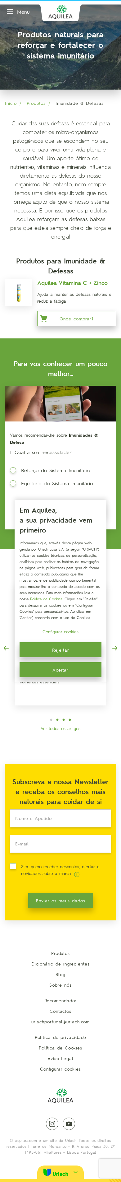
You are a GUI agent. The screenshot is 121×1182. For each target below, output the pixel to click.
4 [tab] (70, 720)
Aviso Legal (60, 1058)
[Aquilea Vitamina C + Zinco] (18, 292)
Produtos (36, 103)
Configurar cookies (60, 1069)
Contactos (60, 1011)
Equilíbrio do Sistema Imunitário (57, 483)
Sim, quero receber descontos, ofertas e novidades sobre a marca (60, 869)
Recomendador (60, 1000)
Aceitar (60, 669)
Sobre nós (60, 985)
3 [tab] (63, 720)
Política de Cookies (60, 1047)
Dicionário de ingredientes (60, 963)
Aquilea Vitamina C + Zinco (72, 282)
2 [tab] (57, 720)
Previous (6, 648)
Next (115, 648)
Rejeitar (60, 650)
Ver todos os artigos (60, 728)
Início (11, 103)
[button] (60, 1172)
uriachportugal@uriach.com (60, 1021)
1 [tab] (51, 720)
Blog (60, 974)
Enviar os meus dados (60, 900)
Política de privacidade (61, 1037)
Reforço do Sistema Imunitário (55, 470)
